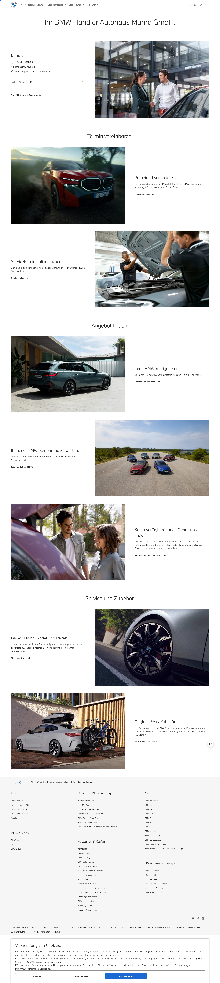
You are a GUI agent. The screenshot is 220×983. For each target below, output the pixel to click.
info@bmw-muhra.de (26, 66)
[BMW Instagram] (203, 919)
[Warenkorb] (195, 5)
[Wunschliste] (201, 5)
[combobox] (211, 744)
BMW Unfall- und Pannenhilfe (26, 95)
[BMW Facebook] (198, 919)
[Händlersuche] (206, 5)
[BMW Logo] (14, 5)
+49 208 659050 (24, 61)
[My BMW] (190, 5)
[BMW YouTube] (193, 919)
